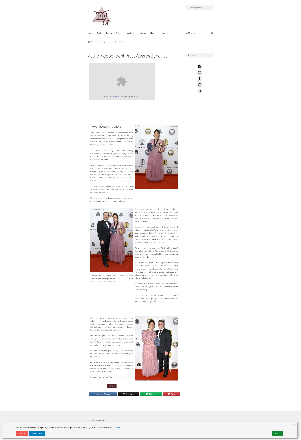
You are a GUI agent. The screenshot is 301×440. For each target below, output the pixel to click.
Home (90, 33)
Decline (22, 433)
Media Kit (130, 33)
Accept (277, 433)
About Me (142, 33)
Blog (118, 33)
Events (109, 33)
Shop (152, 33)
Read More (115, 427)
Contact (165, 33)
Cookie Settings (37, 433)
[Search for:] (199, 55)
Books (99, 33)
